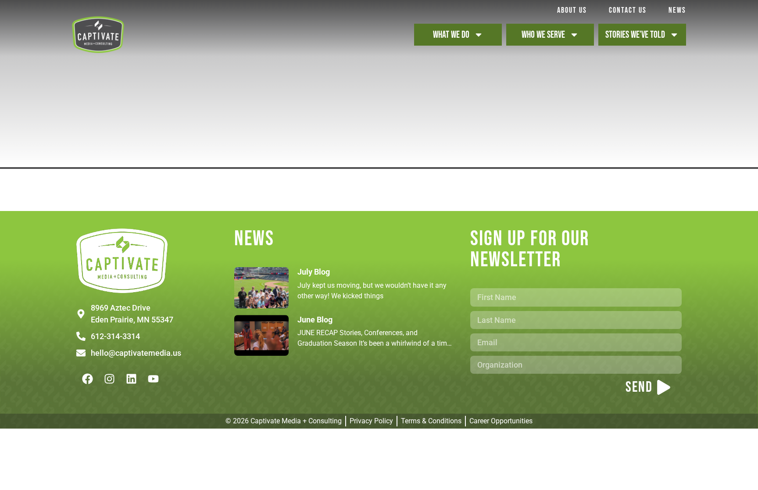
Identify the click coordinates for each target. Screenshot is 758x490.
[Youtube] (153, 379)
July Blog (313, 271)
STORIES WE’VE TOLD (635, 35)
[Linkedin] (131, 379)
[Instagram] (109, 379)
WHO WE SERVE (543, 35)
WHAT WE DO (451, 35)
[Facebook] (87, 379)
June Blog (315, 319)
